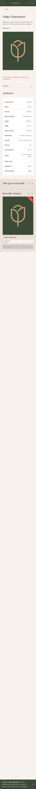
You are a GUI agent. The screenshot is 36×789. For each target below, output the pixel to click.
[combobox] (18, 241)
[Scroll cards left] (29, 184)
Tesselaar (15, 3)
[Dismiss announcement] (33, 784)
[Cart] (33, 3)
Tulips (29, 171)
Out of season (18, 247)
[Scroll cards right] (32, 184)
